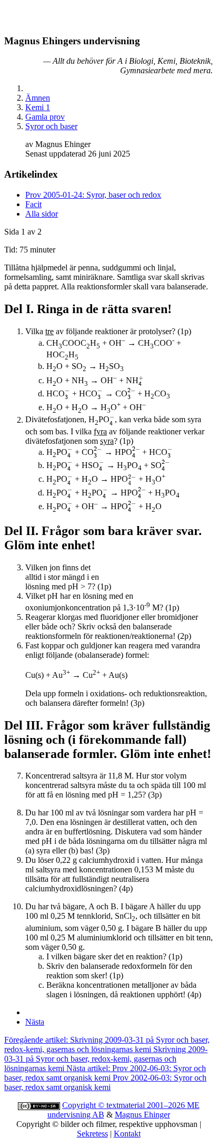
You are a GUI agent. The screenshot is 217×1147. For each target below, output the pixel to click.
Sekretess (92, 1133)
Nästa (34, 1021)
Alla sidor (41, 213)
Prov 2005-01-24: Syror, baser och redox (93, 194)
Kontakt (127, 1133)
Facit (33, 204)
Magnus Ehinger (142, 1114)
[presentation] (141, 380)
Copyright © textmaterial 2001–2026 (124, 1105)
